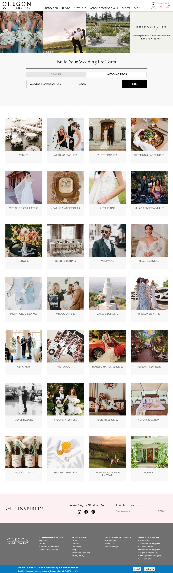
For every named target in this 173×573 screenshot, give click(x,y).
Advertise (109, 543)
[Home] (18, 5)
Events (126, 8)
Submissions (110, 540)
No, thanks (149, 569)
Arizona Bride (144, 540)
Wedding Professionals (104, 8)
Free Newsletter (123, 511)
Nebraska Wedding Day (149, 549)
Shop (137, 8)
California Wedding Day (149, 543)
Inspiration (51, 8)
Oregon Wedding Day (148, 552)
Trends (66, 8)
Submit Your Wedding (49, 549)
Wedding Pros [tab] (117, 74)
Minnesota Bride (145, 546)
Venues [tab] (56, 74)
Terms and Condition (81, 552)
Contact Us (77, 546)
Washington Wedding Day (150, 555)
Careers (75, 543)
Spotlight (80, 8)
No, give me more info (67, 570)
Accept (137, 569)
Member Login (111, 546)
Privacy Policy (78, 555)
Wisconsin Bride (145, 558)
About (74, 540)
